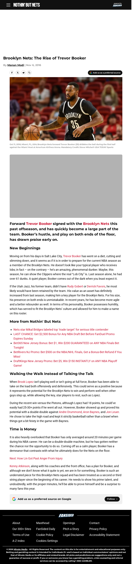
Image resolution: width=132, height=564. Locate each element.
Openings (69, 523)
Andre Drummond (70, 412)
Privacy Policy (98, 529)
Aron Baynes (91, 412)
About (16, 523)
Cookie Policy (44, 535)
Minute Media (20, 549)
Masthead (42, 523)
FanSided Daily (45, 529)
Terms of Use (20, 535)
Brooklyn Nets (96, 224)
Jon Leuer (112, 412)
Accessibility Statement (104, 535)
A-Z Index (18, 540)
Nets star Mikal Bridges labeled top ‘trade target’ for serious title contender (61, 329)
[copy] (29, 72)
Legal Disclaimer (73, 535)
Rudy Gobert (75, 286)
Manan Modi (15, 65)
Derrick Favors (96, 286)
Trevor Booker (39, 224)
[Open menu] (8, 5)
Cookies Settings (47, 540)
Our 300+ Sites (21, 529)
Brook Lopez (26, 381)
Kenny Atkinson (20, 466)
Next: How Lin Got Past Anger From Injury (36, 458)
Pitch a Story (71, 529)
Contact (94, 523)
